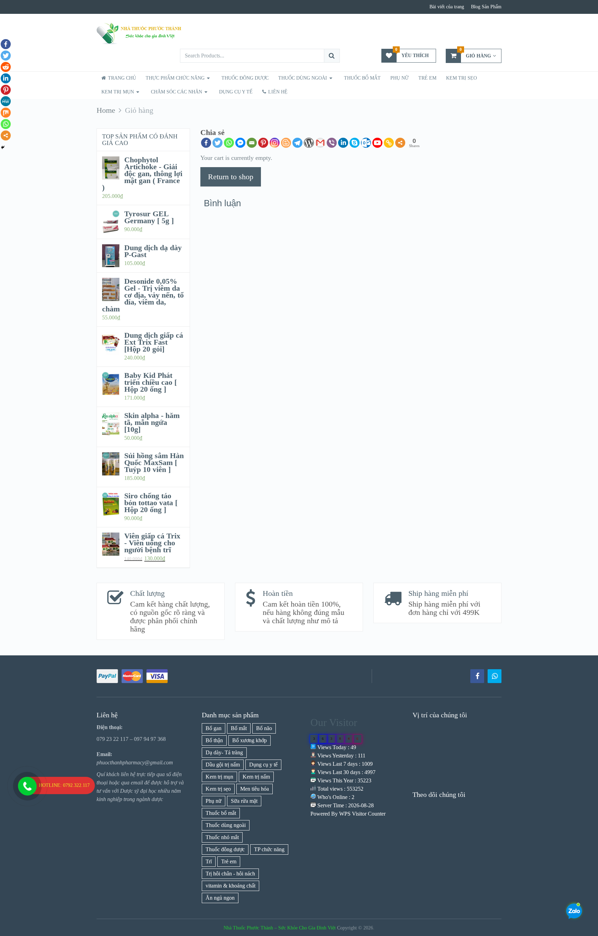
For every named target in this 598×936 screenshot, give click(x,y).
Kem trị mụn (117, 91)
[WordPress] (309, 143)
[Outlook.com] (366, 143)
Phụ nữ (399, 78)
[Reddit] (6, 67)
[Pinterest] (263, 143)
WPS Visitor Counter (362, 814)
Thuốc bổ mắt (362, 78)
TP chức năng (269, 849)
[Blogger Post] (286, 143)
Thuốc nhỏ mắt (222, 837)
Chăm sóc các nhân (176, 91)
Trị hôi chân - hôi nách (230, 873)
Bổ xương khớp (249, 740)
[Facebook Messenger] (240, 143)
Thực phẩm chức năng (175, 78)
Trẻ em (228, 861)
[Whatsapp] (229, 143)
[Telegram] (297, 143)
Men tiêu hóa (254, 789)
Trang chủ (121, 78)
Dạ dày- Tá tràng (224, 752)
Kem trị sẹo (461, 78)
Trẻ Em (427, 78)
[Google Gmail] (320, 143)
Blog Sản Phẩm (486, 6)
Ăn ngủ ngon (220, 898)
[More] (400, 143)
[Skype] (355, 143)
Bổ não (264, 728)
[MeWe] (6, 101)
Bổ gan (213, 728)
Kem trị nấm (256, 777)
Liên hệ (277, 91)
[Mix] (6, 113)
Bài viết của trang (446, 6)
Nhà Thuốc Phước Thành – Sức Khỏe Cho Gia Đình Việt (280, 927)
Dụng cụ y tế (263, 764)
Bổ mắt (239, 728)
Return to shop (230, 176)
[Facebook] (206, 143)
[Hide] (3, 147)
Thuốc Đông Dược (245, 78)
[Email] (252, 143)
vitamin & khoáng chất (230, 886)
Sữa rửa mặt (244, 801)
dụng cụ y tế (236, 91)
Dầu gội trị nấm (223, 764)
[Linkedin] (343, 143)
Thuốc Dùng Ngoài (302, 78)
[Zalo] (494, 676)
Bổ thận (214, 740)
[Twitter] (217, 143)
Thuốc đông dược (225, 849)
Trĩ (209, 861)
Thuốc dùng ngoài (226, 825)
